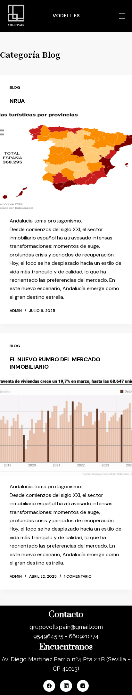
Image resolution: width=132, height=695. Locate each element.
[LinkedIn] (66, 686)
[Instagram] (83, 686)
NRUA (17, 101)
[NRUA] (66, 160)
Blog (15, 87)
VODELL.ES (66, 15)
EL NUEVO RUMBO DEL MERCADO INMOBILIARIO (55, 363)
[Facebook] (49, 686)
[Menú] (122, 16)
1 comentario (78, 576)
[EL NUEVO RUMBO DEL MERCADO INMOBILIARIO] (66, 426)
